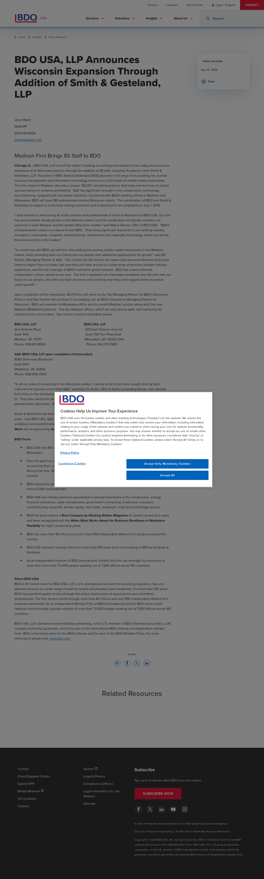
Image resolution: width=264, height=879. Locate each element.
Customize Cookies (72, 463)
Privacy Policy (69, 453)
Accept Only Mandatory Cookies (167, 464)
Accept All (167, 475)
